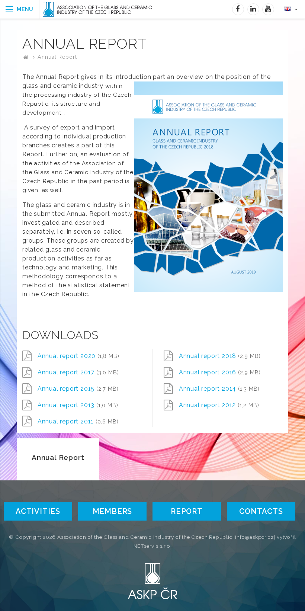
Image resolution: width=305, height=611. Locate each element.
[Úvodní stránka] (104, 9)
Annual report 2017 (78, 372)
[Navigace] (19, 9)
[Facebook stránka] (238, 9)
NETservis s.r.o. (153, 546)
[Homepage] (26, 57)
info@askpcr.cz (254, 537)
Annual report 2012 (219, 405)
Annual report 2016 (220, 372)
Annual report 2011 (78, 421)
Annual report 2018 (220, 355)
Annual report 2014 (219, 388)
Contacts (261, 511)
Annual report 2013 (78, 405)
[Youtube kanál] (268, 9)
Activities (38, 511)
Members (112, 511)
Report (187, 511)
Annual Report (57, 57)
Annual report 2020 (78, 355)
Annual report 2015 (78, 388)
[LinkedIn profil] (253, 9)
